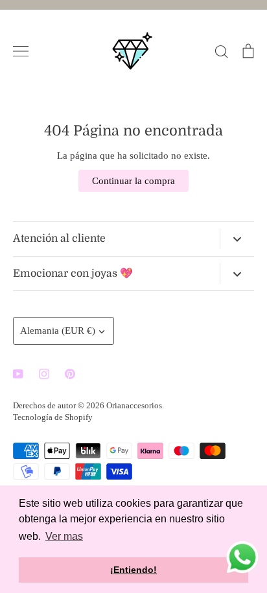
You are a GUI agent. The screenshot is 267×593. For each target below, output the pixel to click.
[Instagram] (44, 374)
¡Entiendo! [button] (133, 569)
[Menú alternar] (20, 51)
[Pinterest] (70, 374)
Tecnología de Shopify (53, 417)
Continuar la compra (133, 181)
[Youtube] (18, 374)
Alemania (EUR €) (57, 330)
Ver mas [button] (64, 536)
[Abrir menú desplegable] (237, 239)
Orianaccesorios (134, 405)
